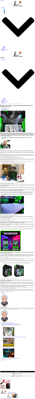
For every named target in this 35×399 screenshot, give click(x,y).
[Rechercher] (10, 359)
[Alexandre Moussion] (4, 306)
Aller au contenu (2, 0)
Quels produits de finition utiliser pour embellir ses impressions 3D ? (8, 323)
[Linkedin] (4, 12)
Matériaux (4, 46)
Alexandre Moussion (4, 108)
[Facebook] (4, 9)
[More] (4, 13)
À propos (3, 292)
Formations (3, 50)
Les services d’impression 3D (5, 49)
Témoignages (4, 47)
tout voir (11, 322)
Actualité (3, 48)
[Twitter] (4, 11)
